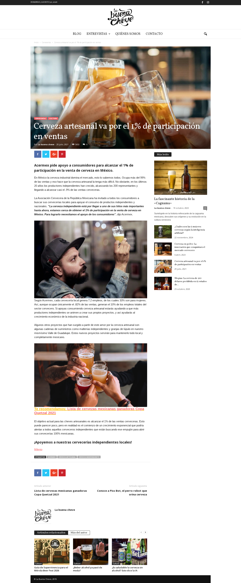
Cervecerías (46, 42)
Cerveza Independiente (89, 457)
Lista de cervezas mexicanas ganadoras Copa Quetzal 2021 (60, 492)
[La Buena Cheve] (120, 17)
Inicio (36, 42)
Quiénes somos (127, 34)
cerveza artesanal (67, 457)
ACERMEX (52, 457)
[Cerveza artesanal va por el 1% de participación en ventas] (163, 266)
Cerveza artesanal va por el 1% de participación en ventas (190, 263)
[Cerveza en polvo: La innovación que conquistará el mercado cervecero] (163, 249)
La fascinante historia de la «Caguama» (174, 201)
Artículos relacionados (51, 533)
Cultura (53, 118)
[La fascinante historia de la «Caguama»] (180, 178)
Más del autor (79, 533)
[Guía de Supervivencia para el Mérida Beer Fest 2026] (52, 551)
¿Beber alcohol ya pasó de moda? (87, 569)
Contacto (154, 34)
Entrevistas (97, 34)
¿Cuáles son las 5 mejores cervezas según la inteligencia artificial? (189, 230)
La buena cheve (46, 144)
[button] (205, 34)
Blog (77, 34)
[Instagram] (208, 2)
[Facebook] (202, 2)
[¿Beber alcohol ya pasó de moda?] (90, 551)
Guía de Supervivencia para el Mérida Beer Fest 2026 (51, 569)
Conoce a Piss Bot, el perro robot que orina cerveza (122, 492)
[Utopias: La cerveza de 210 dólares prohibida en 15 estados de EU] (163, 283)
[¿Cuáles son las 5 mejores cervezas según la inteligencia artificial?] (163, 231)
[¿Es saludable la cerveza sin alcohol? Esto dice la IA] (129, 551)
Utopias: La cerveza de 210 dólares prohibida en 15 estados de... (190, 281)
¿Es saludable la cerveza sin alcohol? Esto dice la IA (127, 569)
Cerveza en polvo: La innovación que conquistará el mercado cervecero (189, 247)
